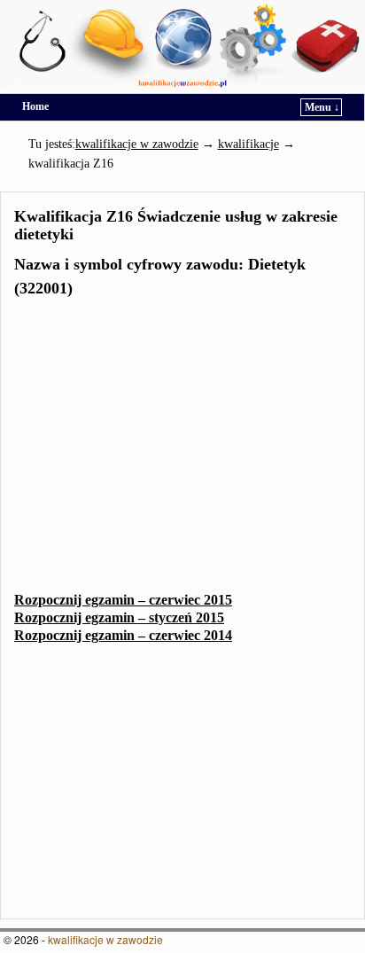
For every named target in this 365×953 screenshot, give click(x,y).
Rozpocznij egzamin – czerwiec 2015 (123, 599)
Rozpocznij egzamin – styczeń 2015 (119, 617)
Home (35, 106)
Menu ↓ (322, 107)
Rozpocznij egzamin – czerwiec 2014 (123, 635)
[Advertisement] (182, 450)
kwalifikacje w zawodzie (105, 939)
